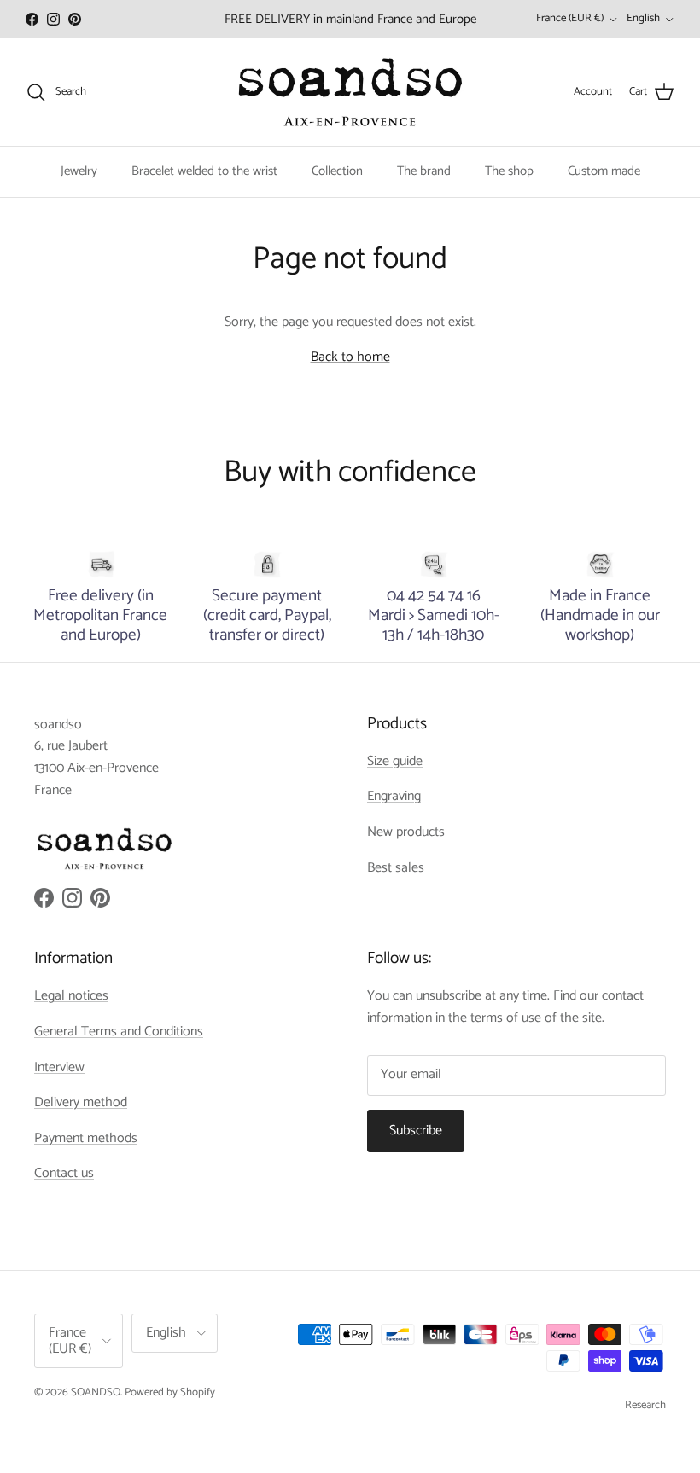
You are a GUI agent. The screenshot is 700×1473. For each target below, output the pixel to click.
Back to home (350, 356)
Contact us (64, 1173)
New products (406, 832)
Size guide (395, 761)
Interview (59, 1067)
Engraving (394, 796)
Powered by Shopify (170, 1392)
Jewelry (79, 171)
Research (645, 1405)
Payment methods (85, 1138)
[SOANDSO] (350, 92)
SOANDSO (95, 1392)
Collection (337, 171)
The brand (424, 171)
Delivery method (80, 1102)
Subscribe (415, 1130)
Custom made (604, 171)
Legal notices (71, 995)
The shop (509, 171)
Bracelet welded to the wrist (204, 171)
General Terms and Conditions (118, 1031)
